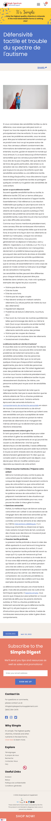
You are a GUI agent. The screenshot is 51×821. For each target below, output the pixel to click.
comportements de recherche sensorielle (21, 405)
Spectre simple (31, 593)
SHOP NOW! (25, 816)
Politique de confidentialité (15, 783)
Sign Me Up (25, 681)
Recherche (9, 758)
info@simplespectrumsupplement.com (21, 706)
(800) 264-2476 (11, 710)
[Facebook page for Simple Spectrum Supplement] (7, 718)
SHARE (41, 67)
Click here (9, 740)
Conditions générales (13, 786)
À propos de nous (12, 755)
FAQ (6, 764)
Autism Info (11, 633)
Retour (7, 780)
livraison (8, 777)
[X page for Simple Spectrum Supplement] (16, 718)
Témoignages (10, 752)
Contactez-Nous (11, 761)
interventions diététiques (25, 524)
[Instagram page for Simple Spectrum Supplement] (12, 718)
